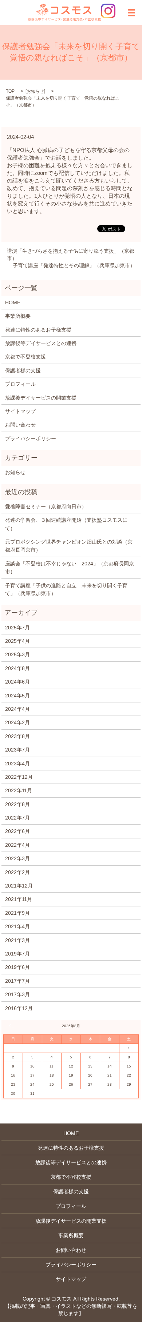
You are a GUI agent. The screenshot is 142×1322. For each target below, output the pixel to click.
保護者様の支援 (23, 370)
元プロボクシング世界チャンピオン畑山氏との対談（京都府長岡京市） (69, 546)
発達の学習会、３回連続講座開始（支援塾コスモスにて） (66, 524)
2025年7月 (17, 627)
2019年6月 (17, 967)
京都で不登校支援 (25, 357)
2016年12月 (19, 1008)
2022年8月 (17, 804)
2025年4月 (17, 641)
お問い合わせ (20, 425)
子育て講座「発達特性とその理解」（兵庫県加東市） (74, 265)
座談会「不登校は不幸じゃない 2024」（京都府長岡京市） (69, 567)
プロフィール (20, 384)
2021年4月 (17, 926)
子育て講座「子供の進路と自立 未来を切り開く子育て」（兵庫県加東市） (66, 589)
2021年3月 (17, 940)
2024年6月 (17, 682)
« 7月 (11, 1025)
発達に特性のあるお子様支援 (38, 330)
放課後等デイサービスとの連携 (40, 343)
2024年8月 (17, 668)
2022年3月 (17, 858)
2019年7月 (17, 954)
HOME (12, 302)
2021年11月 (18, 899)
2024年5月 (17, 695)
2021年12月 (19, 886)
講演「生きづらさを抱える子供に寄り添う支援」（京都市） (70, 254)
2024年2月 (17, 722)
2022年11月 (18, 790)
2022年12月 (19, 777)
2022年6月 (17, 831)
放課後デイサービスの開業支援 (40, 398)
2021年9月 (17, 913)
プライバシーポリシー (30, 438)
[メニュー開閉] (131, 12)
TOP (10, 91)
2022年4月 (17, 845)
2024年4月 (17, 709)
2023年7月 (17, 750)
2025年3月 (17, 654)
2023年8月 (17, 736)
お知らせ (35, 91)
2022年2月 (17, 872)
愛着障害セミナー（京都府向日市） (46, 506)
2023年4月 (17, 763)
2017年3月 (17, 994)
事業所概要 (18, 316)
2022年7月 (17, 818)
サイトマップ (20, 411)
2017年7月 (17, 981)
